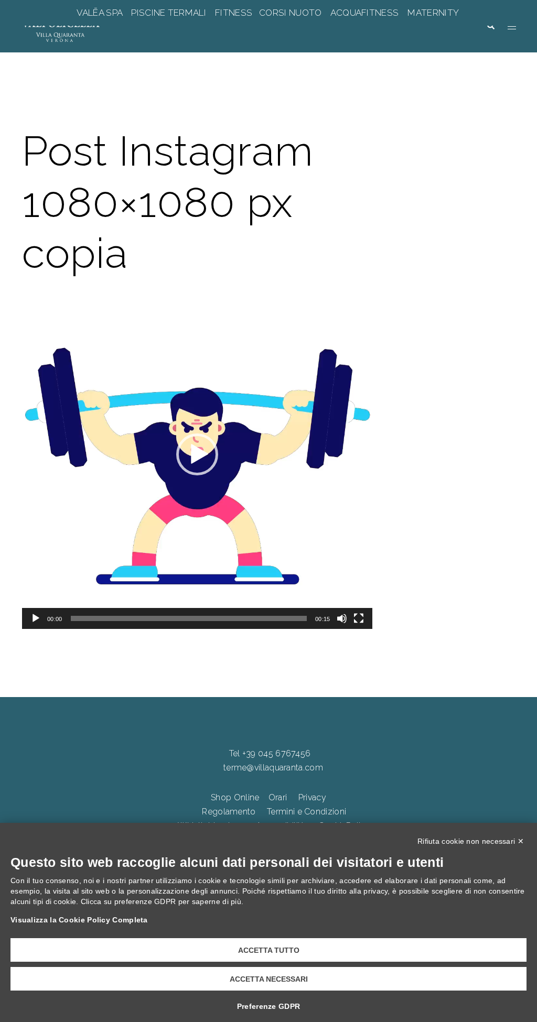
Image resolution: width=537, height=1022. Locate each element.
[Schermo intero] (358, 618)
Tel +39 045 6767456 (270, 753)
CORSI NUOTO (290, 12)
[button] (490, 26)
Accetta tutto (268, 950)
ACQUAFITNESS (364, 12)
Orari (277, 797)
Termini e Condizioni (306, 812)
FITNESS (234, 12)
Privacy (312, 797)
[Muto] (342, 618)
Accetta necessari (269, 979)
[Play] (35, 618)
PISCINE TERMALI (168, 12)
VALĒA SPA (101, 12)
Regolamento (228, 812)
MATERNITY (432, 12)
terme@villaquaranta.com (273, 768)
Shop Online (235, 797)
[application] (197, 454)
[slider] (189, 618)
